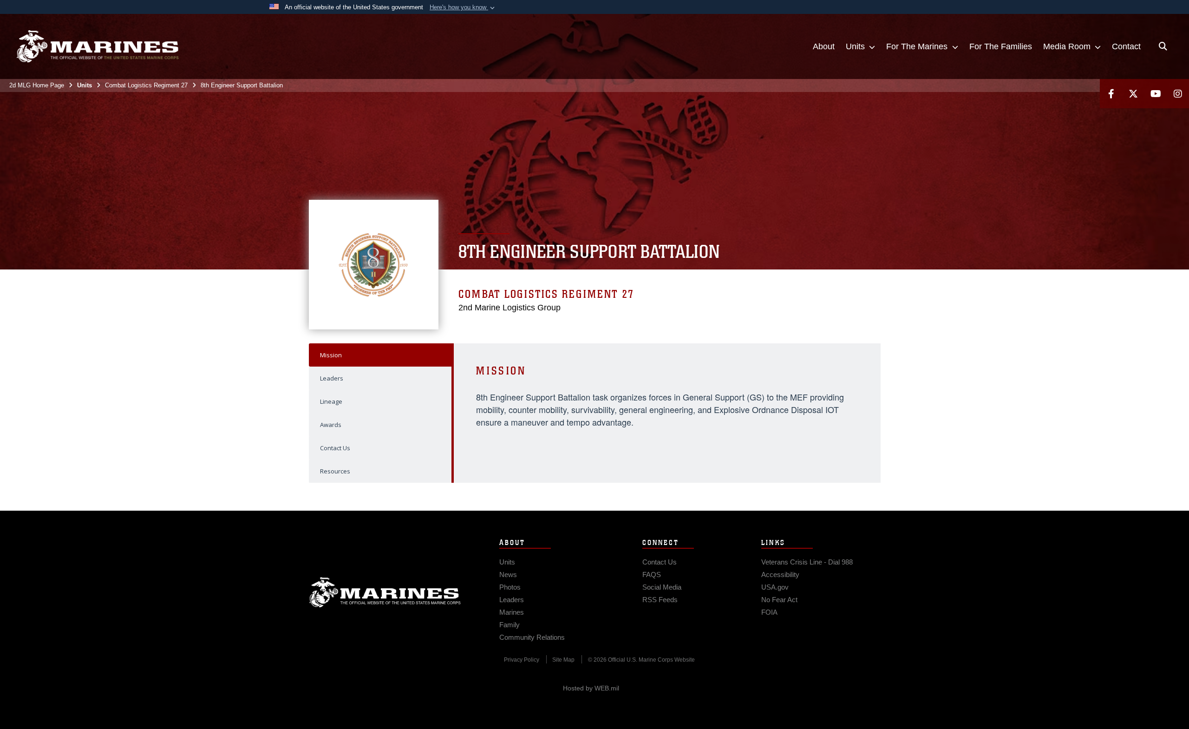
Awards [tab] (330, 424)
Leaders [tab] (331, 378)
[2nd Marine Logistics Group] (97, 46)
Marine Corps (385, 592)
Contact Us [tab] (335, 448)
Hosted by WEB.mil (591, 688)
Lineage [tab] (331, 401)
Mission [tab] (331, 355)
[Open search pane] (1163, 46)
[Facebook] (1111, 93)
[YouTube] (1155, 93)
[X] (1133, 93)
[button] (463, 7)
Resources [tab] (335, 471)
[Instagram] (1178, 93)
